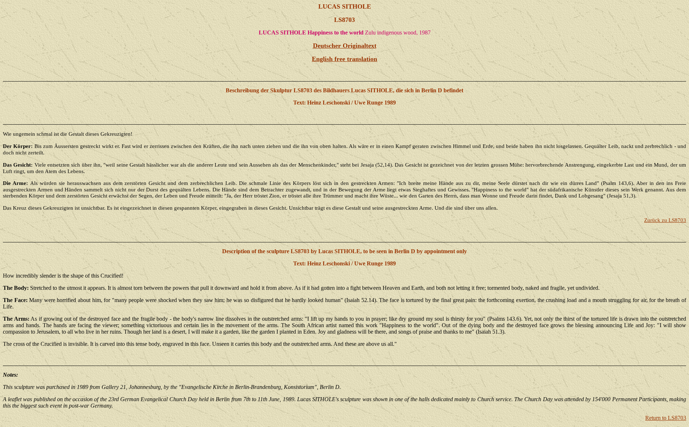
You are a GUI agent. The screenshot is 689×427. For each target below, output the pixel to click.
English (344, 58)
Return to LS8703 (665, 418)
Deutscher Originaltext (344, 45)
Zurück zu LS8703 (665, 220)
